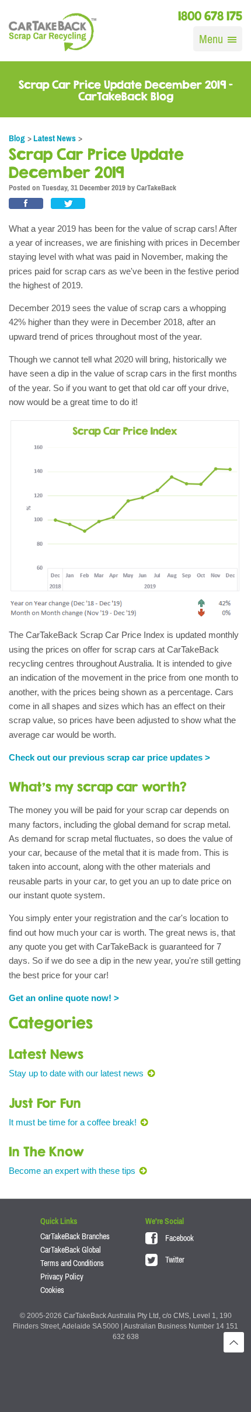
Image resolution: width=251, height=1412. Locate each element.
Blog (17, 138)
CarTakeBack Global (70, 1249)
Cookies (52, 1290)
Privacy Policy (61, 1276)
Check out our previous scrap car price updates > (109, 757)
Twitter (173, 1259)
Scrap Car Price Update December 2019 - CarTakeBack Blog (126, 90)
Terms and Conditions (72, 1263)
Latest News (54, 138)
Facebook (178, 1238)
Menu (211, 39)
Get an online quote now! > (64, 998)
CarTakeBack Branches (75, 1236)
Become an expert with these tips (72, 1171)
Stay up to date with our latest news (76, 1073)
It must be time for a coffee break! (73, 1122)
